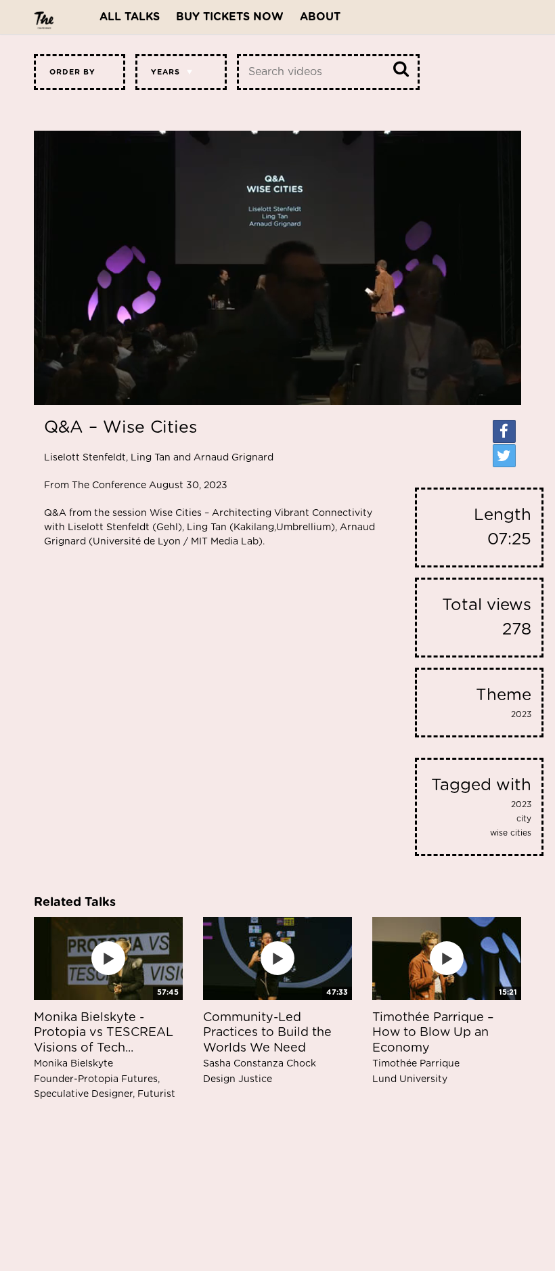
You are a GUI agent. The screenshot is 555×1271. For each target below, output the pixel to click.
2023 (521, 714)
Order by (72, 72)
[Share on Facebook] (504, 431)
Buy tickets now (230, 17)
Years (165, 72)
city (523, 819)
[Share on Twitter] (504, 455)
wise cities (510, 833)
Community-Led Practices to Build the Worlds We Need (267, 1048)
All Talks (129, 17)
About (320, 17)
